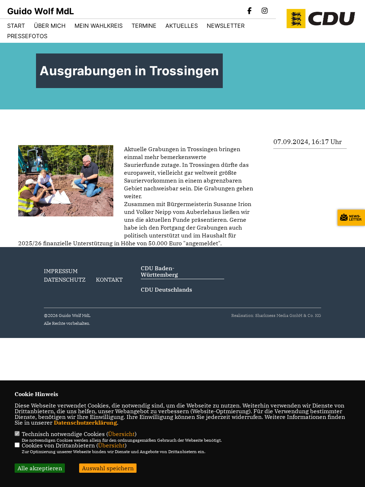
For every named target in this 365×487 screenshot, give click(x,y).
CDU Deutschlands (166, 289)
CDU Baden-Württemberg (159, 271)
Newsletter (226, 26)
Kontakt (109, 279)
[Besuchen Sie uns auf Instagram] (264, 11)
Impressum (61, 271)
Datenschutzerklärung (85, 422)
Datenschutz (65, 279)
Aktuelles (181, 26)
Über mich (50, 26)
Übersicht (121, 433)
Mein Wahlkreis (98, 26)
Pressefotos (27, 36)
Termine (144, 26)
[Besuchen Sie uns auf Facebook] (250, 11)
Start (16, 26)
